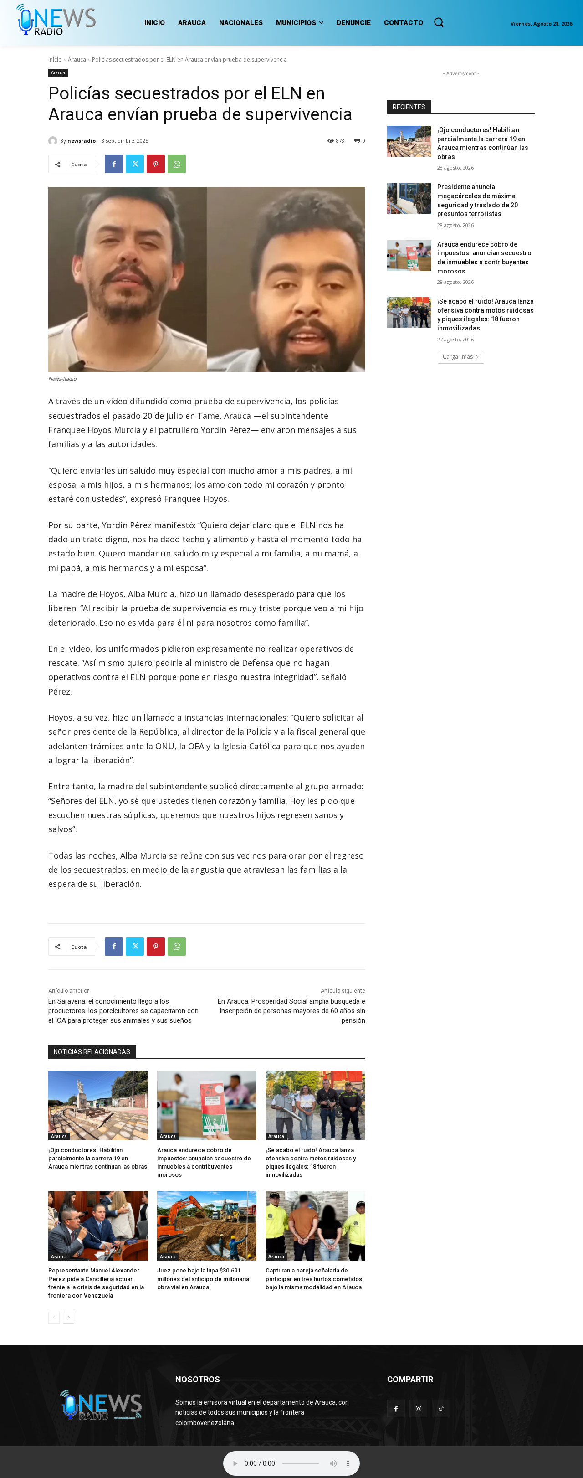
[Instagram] (418, 1408)
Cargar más (458, 356)
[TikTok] (441, 1408)
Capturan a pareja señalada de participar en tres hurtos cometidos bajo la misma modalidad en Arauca (314, 1278)
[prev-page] (54, 1318)
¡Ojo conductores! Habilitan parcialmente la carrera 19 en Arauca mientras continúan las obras (97, 1158)
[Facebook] (114, 164)
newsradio (81, 140)
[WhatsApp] (177, 164)
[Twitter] (135, 164)
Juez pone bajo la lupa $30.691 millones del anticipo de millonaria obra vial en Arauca (203, 1278)
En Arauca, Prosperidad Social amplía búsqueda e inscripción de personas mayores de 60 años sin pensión (291, 1011)
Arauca (77, 59)
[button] (438, 21)
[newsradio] (54, 140)
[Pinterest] (156, 164)
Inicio (55, 59)
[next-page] (68, 1318)
